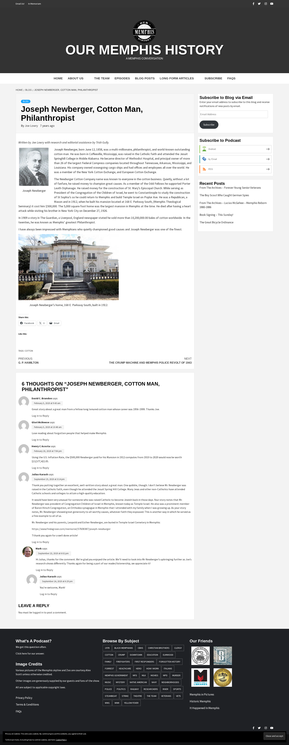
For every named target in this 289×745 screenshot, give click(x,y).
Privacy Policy (24, 698)
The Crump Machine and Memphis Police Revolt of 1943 (150, 360)
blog (25, 101)
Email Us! (20, 3)
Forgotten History (169, 661)
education (152, 654)
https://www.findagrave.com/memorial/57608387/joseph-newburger (71, 529)
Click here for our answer (30, 653)
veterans (166, 695)
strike (125, 695)
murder (176, 675)
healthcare (125, 668)
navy (154, 682)
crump (121, 654)
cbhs (140, 647)
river (165, 689)
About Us (75, 78)
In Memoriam (34, 3)
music (108, 682)
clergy (178, 647)
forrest (109, 668)
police (108, 689)
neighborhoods (170, 682)
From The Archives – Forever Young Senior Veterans (230, 188)
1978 (107, 647)
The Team (102, 78)
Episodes (122, 78)
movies (154, 675)
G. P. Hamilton (28, 360)
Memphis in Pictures (202, 694)
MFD (135, 675)
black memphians (123, 647)
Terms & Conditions (27, 704)
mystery (120, 682)
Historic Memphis (200, 701)
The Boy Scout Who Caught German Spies (224, 195)
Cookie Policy (61, 739)
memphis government (116, 675)
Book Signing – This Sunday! (216, 215)
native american (138, 682)
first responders (144, 661)
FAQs (231, 78)
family (108, 661)
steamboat (111, 695)
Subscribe (213, 78)
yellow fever (131, 702)
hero (138, 668)
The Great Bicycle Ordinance (216, 222)
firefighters (123, 661)
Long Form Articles (177, 78)
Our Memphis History (144, 49)
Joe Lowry (31, 126)
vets (178, 695)
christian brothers (158, 647)
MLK (144, 675)
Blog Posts (145, 78)
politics (121, 689)
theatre (137, 695)
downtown (136, 654)
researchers (151, 689)
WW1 (107, 702)
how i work (152, 668)
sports (177, 689)
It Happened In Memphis (204, 708)
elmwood (168, 654)
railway (134, 689)
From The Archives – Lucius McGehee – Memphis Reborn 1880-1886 (233, 205)
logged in (38, 612)
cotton (29, 350)
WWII (117, 702)
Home (58, 78)
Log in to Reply (40, 415)
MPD (165, 675)
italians (168, 668)
